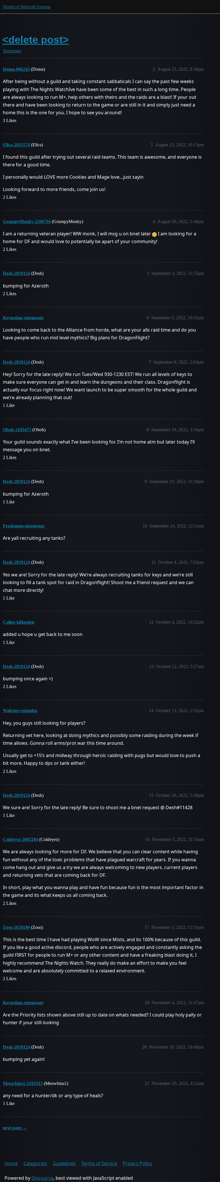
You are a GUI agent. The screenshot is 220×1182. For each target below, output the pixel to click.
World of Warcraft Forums (26, 6)
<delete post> (35, 40)
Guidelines (64, 1163)
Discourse (42, 1178)
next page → (15, 1127)
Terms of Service (99, 1163)
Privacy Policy (137, 1163)
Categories (35, 1163)
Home (11, 1163)
